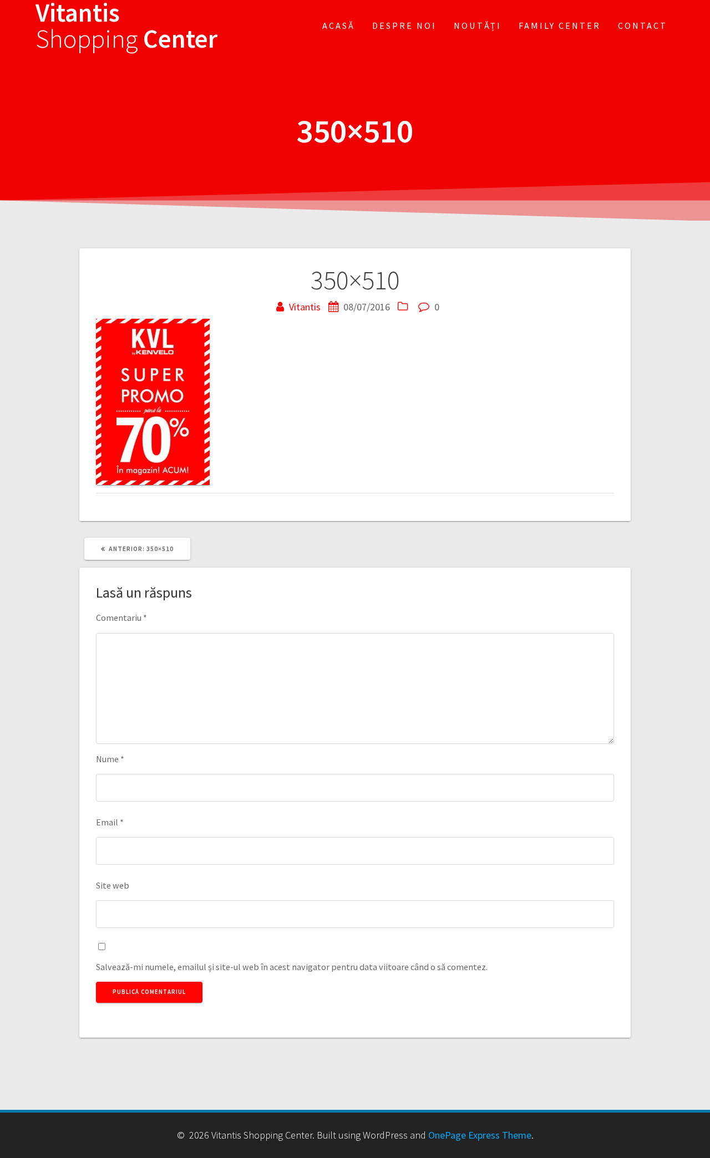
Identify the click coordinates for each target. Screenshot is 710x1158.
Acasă (338, 25)
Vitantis (305, 306)
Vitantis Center (126, 26)
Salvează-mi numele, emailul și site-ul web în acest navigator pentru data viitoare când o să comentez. (292, 966)
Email (110, 822)
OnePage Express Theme (479, 1135)
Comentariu (121, 617)
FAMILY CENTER (560, 25)
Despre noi (404, 25)
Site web (112, 885)
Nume (110, 758)
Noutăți (477, 25)
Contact (642, 25)
